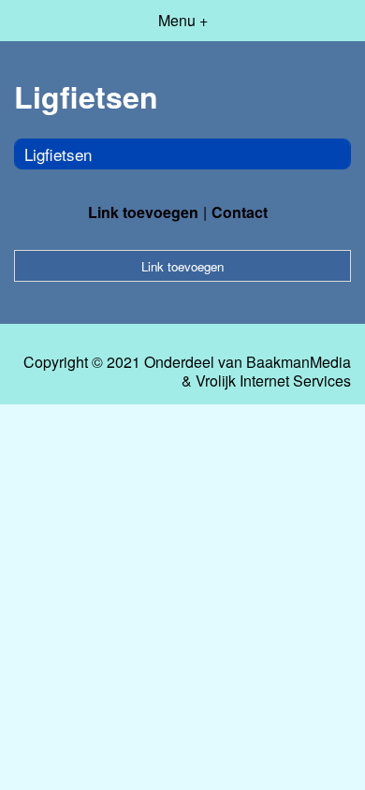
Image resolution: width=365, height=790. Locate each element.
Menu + (183, 20)
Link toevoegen (143, 212)
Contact (240, 212)
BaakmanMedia (298, 362)
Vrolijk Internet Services (273, 381)
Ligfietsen (58, 154)
